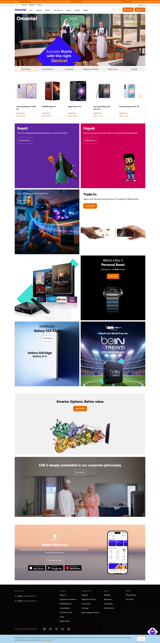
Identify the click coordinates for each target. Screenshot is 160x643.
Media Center (65, 621)
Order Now (113, 276)
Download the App (55, 560)
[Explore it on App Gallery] (73, 568)
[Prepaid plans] (113, 155)
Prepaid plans (90, 140)
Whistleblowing (65, 604)
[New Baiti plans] (47, 221)
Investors (39, 5)
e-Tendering (108, 604)
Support (85, 595)
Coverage (85, 608)
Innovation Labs (66, 612)
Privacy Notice (47, 640)
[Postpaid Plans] (47, 155)
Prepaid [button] (47, 10)
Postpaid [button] (39, 10)
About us (63, 595)
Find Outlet (86, 604)
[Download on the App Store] (36, 568)
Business (24, 5)
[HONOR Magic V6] (52, 98)
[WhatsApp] (69, 629)
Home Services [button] (58, 10)
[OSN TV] (47, 288)
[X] (56, 629)
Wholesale (32, 5)
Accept (141, 639)
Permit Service (109, 608)
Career (62, 617)
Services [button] (68, 10)
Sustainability (65, 608)
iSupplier (107, 595)
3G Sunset (129, 599)
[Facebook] (44, 629)
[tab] (26, 69)
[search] (114, 10)
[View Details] (113, 221)
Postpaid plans (24, 140)
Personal (18, 5)
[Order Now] (113, 288)
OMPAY (85, 10)
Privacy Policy (131, 595)
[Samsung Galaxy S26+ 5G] (129, 98)
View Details (23, 200)
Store (31, 10)
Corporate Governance (68, 599)
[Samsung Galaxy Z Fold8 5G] (27, 98)
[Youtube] (62, 629)
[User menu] (119, 10)
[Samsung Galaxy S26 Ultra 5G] (104, 98)
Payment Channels (89, 599)
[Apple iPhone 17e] (78, 98)
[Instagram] (50, 629)
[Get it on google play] (54, 568)
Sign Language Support (90, 612)
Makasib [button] (77, 10)
